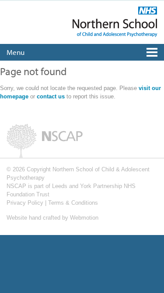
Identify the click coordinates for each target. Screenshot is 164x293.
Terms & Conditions (73, 202)
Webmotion (84, 217)
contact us (51, 96)
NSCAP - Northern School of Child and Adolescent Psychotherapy (115, 22)
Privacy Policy (25, 202)
